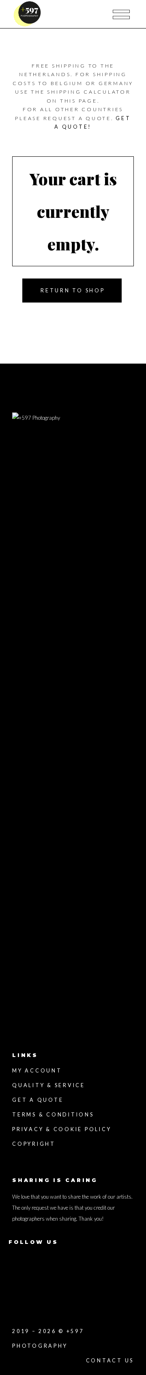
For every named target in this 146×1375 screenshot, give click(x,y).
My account (37, 1071)
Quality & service (48, 1085)
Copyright (34, 1144)
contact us (110, 1360)
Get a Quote (37, 1100)
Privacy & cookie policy (61, 1129)
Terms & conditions (53, 1115)
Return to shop (73, 290)
